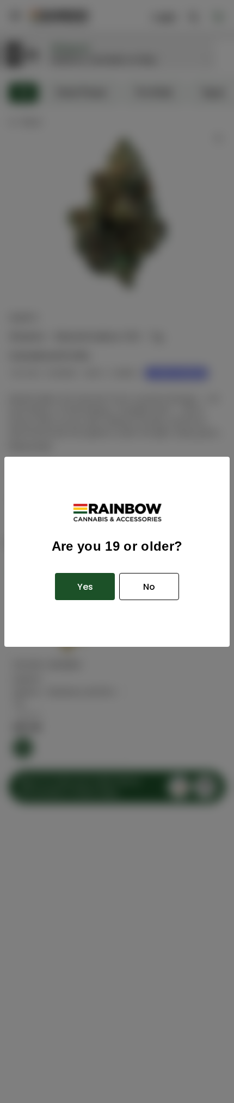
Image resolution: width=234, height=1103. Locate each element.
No (149, 587)
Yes (85, 587)
